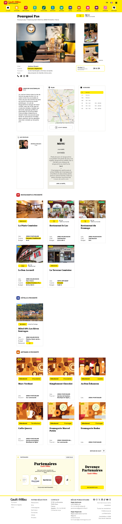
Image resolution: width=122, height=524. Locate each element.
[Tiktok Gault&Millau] (104, 500)
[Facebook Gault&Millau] (94, 500)
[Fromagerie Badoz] (92, 423)
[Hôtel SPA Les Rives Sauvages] (29, 324)
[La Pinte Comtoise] (29, 221)
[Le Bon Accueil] (29, 266)
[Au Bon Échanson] (92, 379)
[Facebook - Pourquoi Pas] (27, 76)
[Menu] (116, 3)
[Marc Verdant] (29, 379)
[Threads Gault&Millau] (110, 500)
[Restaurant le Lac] (61, 221)
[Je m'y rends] (61, 108)
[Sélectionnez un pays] (112, 3)
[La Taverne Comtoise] (61, 266)
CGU (12, 507)
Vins (32, 505)
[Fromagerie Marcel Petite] (61, 423)
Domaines (34, 512)
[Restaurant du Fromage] (92, 221)
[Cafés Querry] (29, 423)
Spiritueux (34, 510)
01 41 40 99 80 (61, 508)
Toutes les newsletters (104, 508)
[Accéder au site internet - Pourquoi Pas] (21, 76)
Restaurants (34, 502)
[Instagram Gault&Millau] (97, 500)
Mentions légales (16, 505)
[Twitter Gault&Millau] (99, 500)
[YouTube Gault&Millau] (107, 500)
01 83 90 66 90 (75, 518)
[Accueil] (14, 2)
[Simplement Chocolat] (61, 379)
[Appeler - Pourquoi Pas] (18, 76)
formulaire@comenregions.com (81, 520)
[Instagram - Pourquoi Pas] (24, 76)
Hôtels (33, 515)
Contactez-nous (56, 510)
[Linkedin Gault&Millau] (102, 500)
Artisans (33, 517)
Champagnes (35, 507)
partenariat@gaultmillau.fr (79, 508)
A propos (14, 502)
